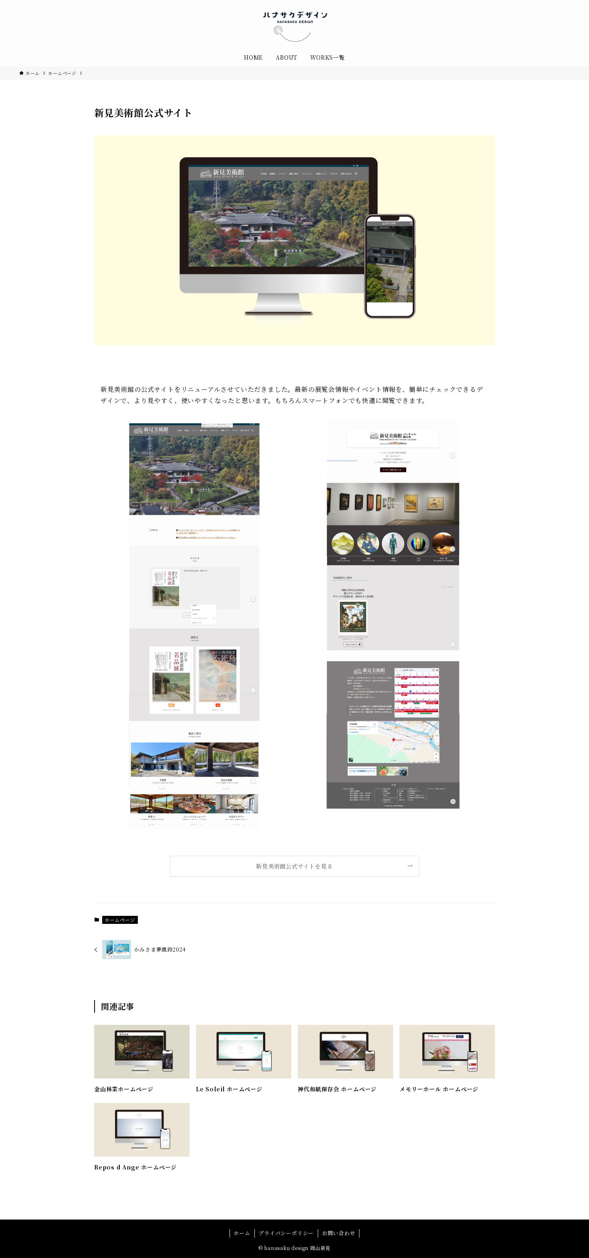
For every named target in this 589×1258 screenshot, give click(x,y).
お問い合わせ (338, 1233)
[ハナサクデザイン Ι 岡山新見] (294, 26)
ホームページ (120, 919)
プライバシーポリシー (286, 1233)
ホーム (242, 1233)
